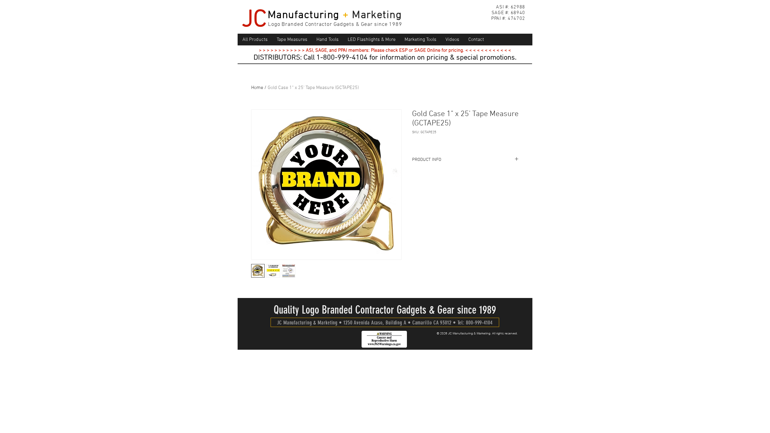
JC (254, 20)
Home (257, 88)
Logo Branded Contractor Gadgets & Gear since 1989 (335, 24)
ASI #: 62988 (510, 7)
